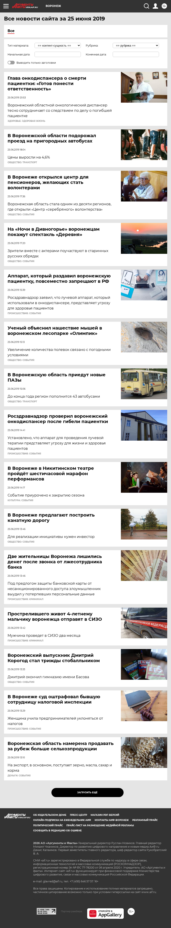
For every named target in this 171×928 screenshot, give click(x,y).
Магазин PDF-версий (105, 815)
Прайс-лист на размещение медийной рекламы (100, 825)
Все (11, 31)
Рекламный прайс (145, 820)
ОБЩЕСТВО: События (21, 215)
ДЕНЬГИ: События (19, 776)
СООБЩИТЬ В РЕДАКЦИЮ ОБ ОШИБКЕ (57, 830)
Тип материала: (18, 45)
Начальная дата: (19, 54)
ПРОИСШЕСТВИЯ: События (24, 313)
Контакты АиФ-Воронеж (112, 820)
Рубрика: (92, 45)
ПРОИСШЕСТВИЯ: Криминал (25, 599)
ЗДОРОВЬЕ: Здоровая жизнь (26, 121)
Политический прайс (48, 825)
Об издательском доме (49, 815)
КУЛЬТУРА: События (20, 500)
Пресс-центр (78, 815)
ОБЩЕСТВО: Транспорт (22, 162)
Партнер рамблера (71, 911)
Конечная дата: (96, 54)
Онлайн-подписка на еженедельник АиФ (62, 820)
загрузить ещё (87, 792)
